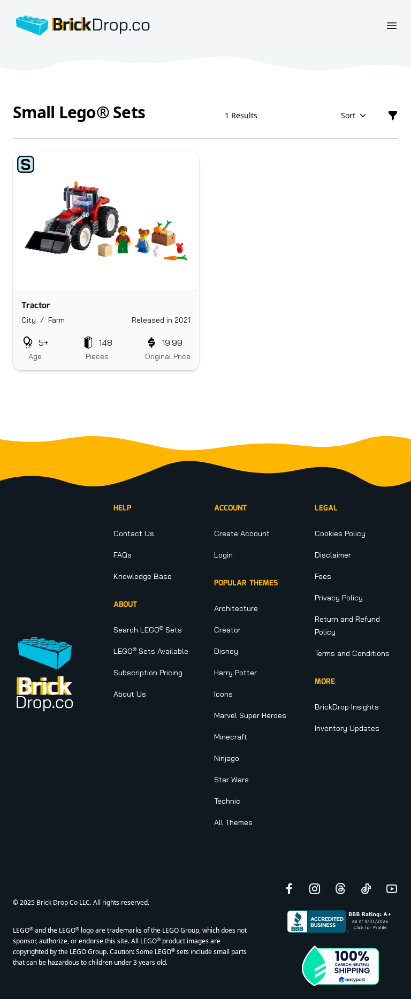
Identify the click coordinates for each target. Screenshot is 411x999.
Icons (223, 694)
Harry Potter (235, 672)
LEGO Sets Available (150, 651)
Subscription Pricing (147, 672)
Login (223, 555)
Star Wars (231, 779)
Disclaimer (333, 555)
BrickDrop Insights (347, 707)
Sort (348, 115)
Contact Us (133, 533)
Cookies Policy (340, 533)
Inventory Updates (347, 728)
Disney (226, 651)
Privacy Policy (339, 598)
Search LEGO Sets (147, 630)
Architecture (236, 608)
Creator (227, 630)
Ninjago (226, 758)
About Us (129, 694)
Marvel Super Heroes (250, 715)
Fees (323, 576)
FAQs (122, 555)
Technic (227, 801)
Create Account (242, 533)
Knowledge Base (142, 576)
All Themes (233, 822)
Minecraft (230, 737)
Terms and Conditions (352, 653)
